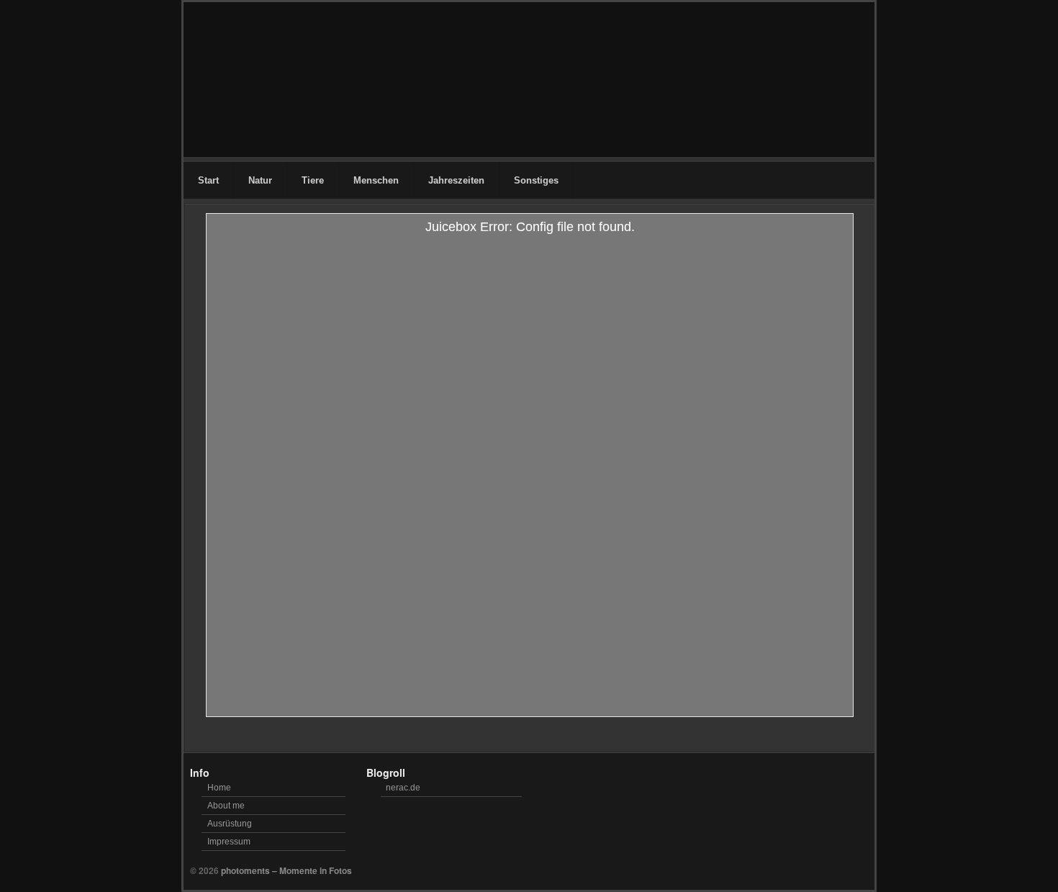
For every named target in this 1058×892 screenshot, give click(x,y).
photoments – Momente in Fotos (286, 870)
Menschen (376, 180)
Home (219, 788)
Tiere (313, 180)
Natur (260, 180)
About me (226, 806)
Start (208, 180)
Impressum (228, 842)
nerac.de (403, 788)
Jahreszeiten (456, 180)
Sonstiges (536, 180)
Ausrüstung (229, 824)
